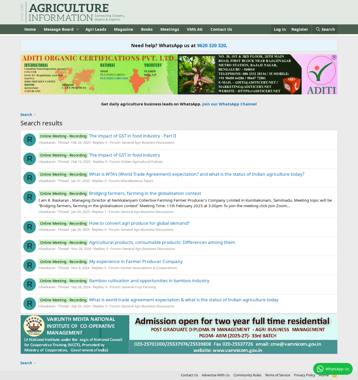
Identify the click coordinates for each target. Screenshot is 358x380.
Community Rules (247, 375)
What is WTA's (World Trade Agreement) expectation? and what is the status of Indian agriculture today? (172, 174)
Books (147, 29)
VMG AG (195, 29)
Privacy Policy (304, 375)
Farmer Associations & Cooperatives (149, 267)
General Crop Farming (139, 287)
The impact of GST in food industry (100, 155)
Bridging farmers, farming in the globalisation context (120, 193)
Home (30, 29)
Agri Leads (95, 29)
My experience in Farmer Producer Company (111, 261)
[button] (78, 29)
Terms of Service (277, 375)
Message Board (59, 29)
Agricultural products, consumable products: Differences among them (137, 242)
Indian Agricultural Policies (142, 161)
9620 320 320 (211, 45)
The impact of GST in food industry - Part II (108, 136)
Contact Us (221, 29)
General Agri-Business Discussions (148, 142)
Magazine (123, 29)
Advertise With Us (216, 375)
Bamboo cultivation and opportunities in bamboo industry (124, 280)
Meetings (169, 29)
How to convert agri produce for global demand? (114, 223)
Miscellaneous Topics (137, 180)
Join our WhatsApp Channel (229, 103)
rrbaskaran (47, 142)
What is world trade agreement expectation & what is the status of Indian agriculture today (159, 300)
